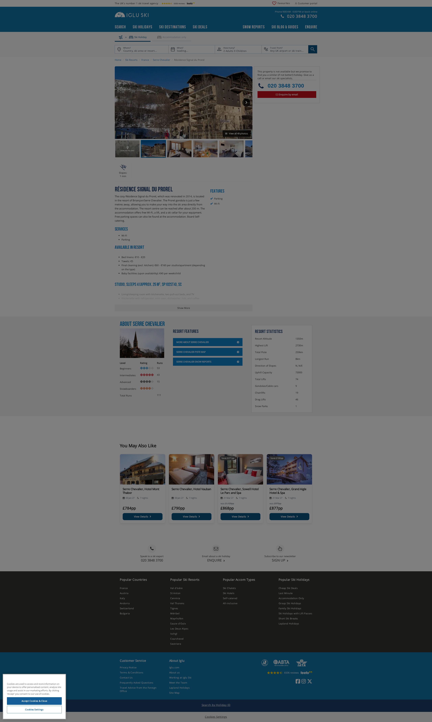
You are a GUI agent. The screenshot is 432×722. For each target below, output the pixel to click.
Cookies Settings (34, 709)
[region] (34, 696)
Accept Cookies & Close (34, 700)
